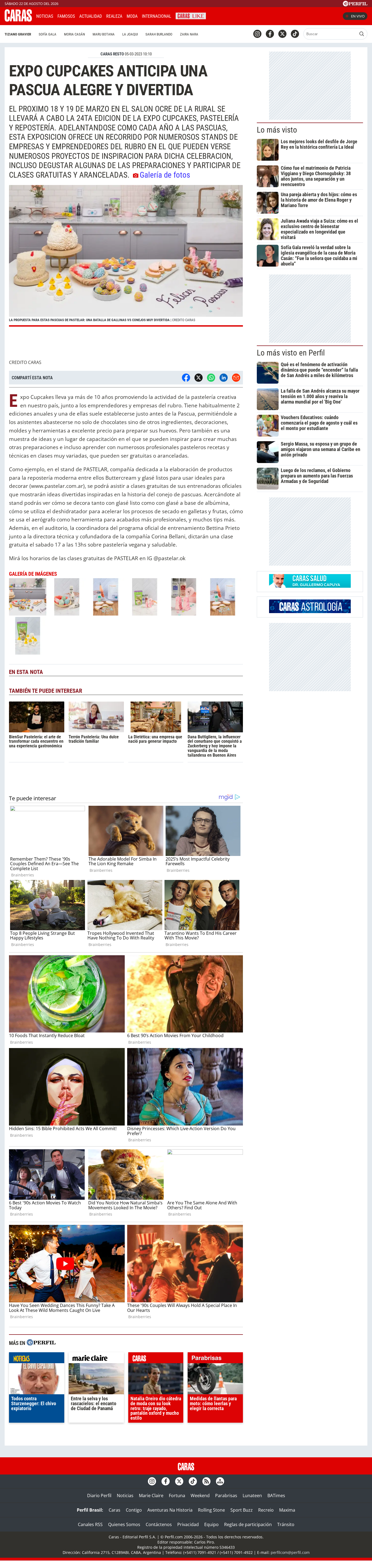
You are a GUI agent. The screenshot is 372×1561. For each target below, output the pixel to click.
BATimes (276, 1496)
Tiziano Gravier (18, 34)
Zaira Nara (189, 34)
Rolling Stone (211, 1510)
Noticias (44, 16)
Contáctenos (159, 1524)
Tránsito (285, 1524)
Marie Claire (151, 1496)
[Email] (236, 378)
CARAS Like (191, 15)
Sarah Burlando (158, 34)
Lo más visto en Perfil (291, 352)
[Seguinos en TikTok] (295, 34)
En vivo (358, 16)
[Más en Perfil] (41, 1343)
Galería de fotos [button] (165, 175)
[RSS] (206, 1481)
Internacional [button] (156, 16)
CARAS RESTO (112, 54)
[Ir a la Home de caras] (18, 20)
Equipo (211, 1524)
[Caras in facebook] (270, 34)
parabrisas (215, 1359)
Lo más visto (277, 130)
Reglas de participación (248, 1524)
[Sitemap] (220, 1481)
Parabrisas (226, 1496)
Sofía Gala (47, 34)
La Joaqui (130, 34)
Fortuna (177, 1496)
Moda (132, 16)
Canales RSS (90, 1524)
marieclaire (96, 1359)
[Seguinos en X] (282, 34)
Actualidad (90, 16)
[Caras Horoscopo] (310, 611)
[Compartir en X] (198, 378)
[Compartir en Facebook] (186, 378)
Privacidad (188, 1524)
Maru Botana (104, 34)
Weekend (200, 1496)
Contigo (134, 1510)
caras (156, 1359)
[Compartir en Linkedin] (223, 378)
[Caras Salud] (310, 586)
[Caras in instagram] (257, 34)
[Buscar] (361, 34)
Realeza (114, 16)
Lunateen (252, 1496)
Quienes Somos (124, 1524)
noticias (36, 1359)
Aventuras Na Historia (170, 1510)
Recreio (266, 1510)
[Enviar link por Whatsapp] (211, 378)
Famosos (66, 16)
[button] (126, 256)
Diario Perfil (99, 1496)
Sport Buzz (241, 1510)
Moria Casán (74, 34)
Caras (114, 1510)
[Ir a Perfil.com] (355, 5)
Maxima (287, 1510)
